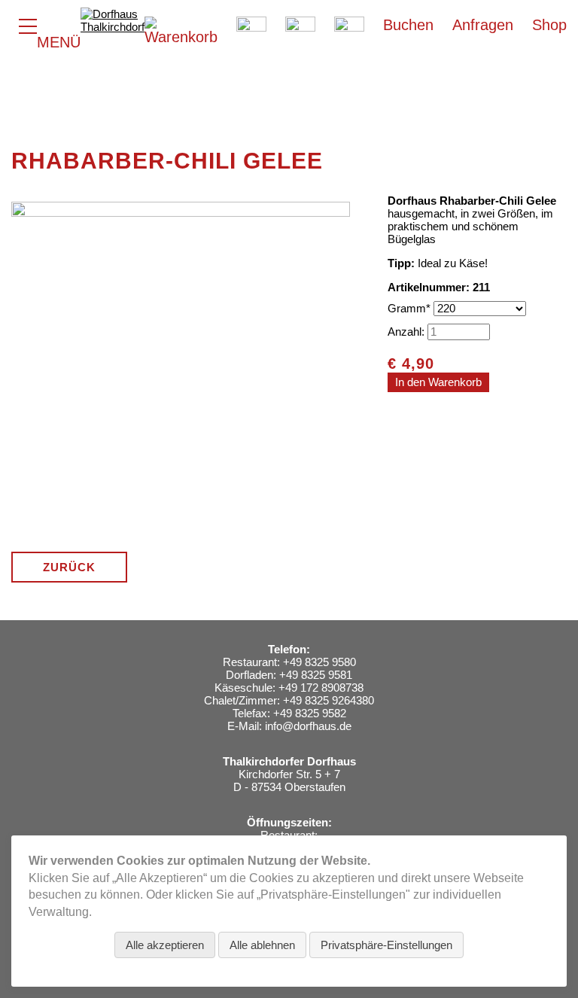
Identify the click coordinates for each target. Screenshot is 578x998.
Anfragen (482, 25)
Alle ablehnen (262, 945)
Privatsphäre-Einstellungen (386, 945)
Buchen (408, 25)
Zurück (69, 567)
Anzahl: (406, 331)
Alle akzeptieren (165, 945)
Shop (549, 25)
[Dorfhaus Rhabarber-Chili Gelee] (180, 534)
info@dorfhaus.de (308, 726)
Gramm (411, 308)
